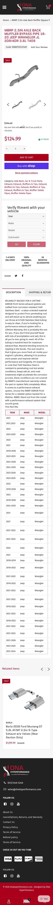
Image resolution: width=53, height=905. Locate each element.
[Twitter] (16, 275)
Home (6, 20)
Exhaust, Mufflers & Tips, (25, 184)
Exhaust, (8, 184)
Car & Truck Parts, (34, 181)
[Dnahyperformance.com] (26, 7)
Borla (9, 722)
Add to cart (26, 157)
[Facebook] (22, 275)
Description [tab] (13, 292)
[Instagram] (12, 804)
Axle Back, (19, 181)
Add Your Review (39, 47)
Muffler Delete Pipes (21, 193)
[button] (26, 901)
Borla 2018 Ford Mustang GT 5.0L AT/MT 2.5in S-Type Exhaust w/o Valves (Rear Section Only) (24, 732)
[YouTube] (18, 804)
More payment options (26, 173)
